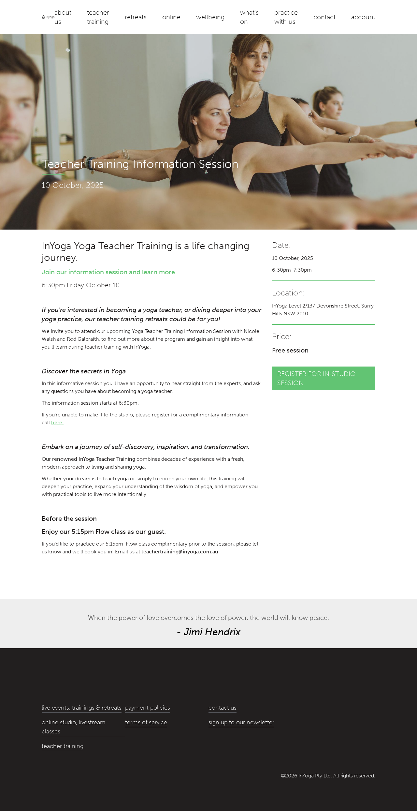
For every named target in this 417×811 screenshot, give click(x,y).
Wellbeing (210, 17)
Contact (324, 17)
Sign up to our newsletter (241, 722)
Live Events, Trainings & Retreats (82, 707)
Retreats (136, 17)
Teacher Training (98, 16)
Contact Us (222, 707)
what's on (249, 16)
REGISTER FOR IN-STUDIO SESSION (316, 378)
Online (171, 17)
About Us (62, 16)
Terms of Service (146, 722)
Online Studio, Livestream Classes (74, 727)
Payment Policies (147, 707)
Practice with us (286, 16)
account (363, 17)
